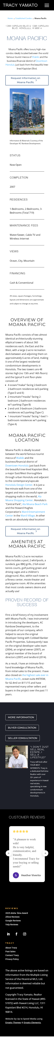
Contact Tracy (12, 955)
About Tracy (11, 948)
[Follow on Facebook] (17, 934)
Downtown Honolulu (17, 465)
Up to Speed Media (26, 1018)
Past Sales (10, 951)
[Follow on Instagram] (25, 934)
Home (10, 18)
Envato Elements (32, 1022)
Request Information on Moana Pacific (25, 80)
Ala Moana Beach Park (34, 504)
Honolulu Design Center (19, 485)
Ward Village (28, 515)
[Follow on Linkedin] (8, 934)
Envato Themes (13, 1022)
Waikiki (35, 57)
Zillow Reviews (12, 917)
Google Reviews (13, 920)
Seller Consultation (22, 738)
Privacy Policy (12, 959)
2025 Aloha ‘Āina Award (16, 913)
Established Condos (23, 18)
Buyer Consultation (22, 727)
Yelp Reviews (11, 924)
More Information (21, 717)
